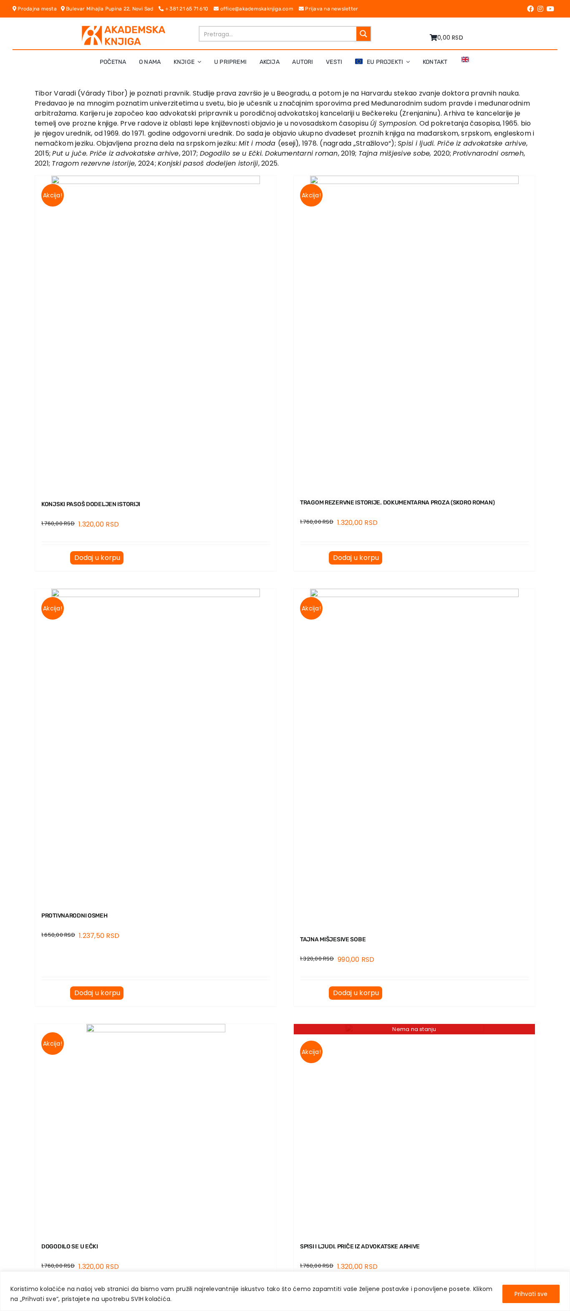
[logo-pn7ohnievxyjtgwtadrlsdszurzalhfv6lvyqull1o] (123, 29)
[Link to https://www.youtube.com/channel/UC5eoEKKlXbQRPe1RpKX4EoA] (550, 8)
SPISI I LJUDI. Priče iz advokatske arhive (360, 1246)
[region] (285, 1291)
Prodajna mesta (38, 9)
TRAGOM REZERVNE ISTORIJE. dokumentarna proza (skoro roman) (397, 502)
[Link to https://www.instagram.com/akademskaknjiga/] (540, 8)
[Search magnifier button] (363, 34)
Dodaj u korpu (97, 557)
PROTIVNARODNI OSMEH (74, 915)
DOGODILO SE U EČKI (69, 1246)
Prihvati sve (531, 1294)
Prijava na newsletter (331, 9)
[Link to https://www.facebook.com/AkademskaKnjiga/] (530, 8)
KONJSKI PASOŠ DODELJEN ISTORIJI (90, 504)
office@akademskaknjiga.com (258, 9)
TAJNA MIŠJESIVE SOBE (333, 939)
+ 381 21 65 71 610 (189, 9)
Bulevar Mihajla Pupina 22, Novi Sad (112, 9)
